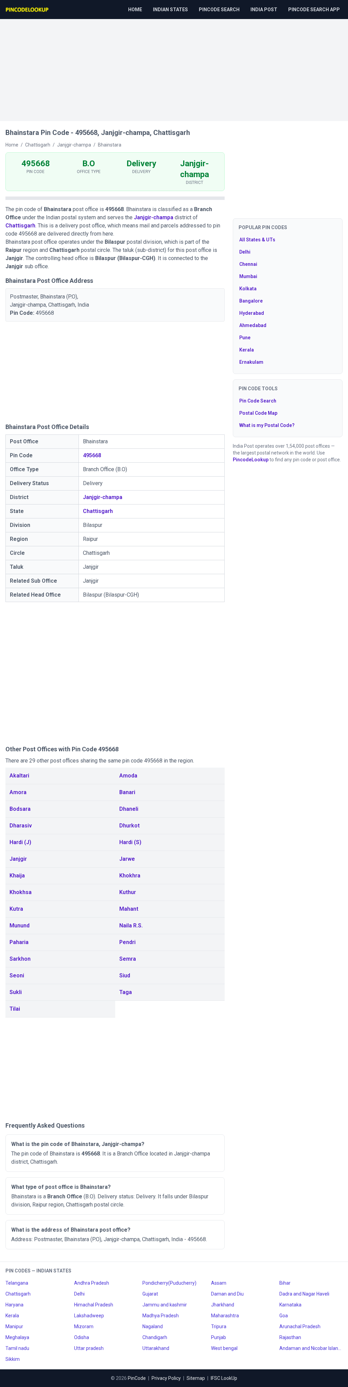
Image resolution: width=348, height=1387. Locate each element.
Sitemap (196, 1378)
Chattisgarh (20, 225)
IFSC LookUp (224, 1378)
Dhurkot (129, 825)
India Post (263, 9)
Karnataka (290, 1304)
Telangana (16, 1283)
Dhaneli (128, 809)
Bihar (285, 1283)
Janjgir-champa (153, 217)
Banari (127, 792)
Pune (244, 337)
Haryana (14, 1304)
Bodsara (20, 809)
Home (135, 9)
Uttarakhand (155, 1348)
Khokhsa (21, 892)
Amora (18, 792)
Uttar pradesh (89, 1348)
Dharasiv (21, 825)
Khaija (17, 875)
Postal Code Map (258, 413)
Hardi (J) (20, 842)
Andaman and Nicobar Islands (311, 1348)
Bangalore (251, 301)
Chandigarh (154, 1337)
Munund (20, 925)
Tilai (15, 1009)
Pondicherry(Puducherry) (169, 1283)
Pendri (127, 942)
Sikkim (12, 1359)
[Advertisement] (174, 66)
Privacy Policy (166, 1378)
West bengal (224, 1348)
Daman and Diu (227, 1294)
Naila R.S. (131, 925)
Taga (125, 992)
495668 (92, 455)
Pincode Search (219, 9)
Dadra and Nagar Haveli (304, 1294)
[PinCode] (27, 9)
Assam (218, 1283)
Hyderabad (251, 313)
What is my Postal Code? (267, 425)
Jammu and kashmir (164, 1304)
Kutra (16, 909)
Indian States (170, 9)
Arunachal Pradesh (299, 1326)
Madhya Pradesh (160, 1315)
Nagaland (152, 1326)
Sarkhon (20, 959)
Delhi (244, 252)
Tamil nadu (17, 1348)
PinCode (137, 1378)
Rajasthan (290, 1337)
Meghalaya (17, 1337)
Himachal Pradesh (93, 1304)
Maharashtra (225, 1315)
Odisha (81, 1337)
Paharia (19, 942)
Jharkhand (222, 1304)
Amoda (128, 775)
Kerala (246, 350)
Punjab (218, 1337)
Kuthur (127, 892)
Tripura (218, 1326)
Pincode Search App (314, 9)
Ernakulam (251, 362)
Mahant (128, 909)
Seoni (17, 975)
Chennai (248, 264)
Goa (283, 1315)
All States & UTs (257, 239)
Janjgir (18, 859)
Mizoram (83, 1326)
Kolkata (248, 288)
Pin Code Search (257, 401)
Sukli (16, 992)
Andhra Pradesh (91, 1283)
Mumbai (248, 276)
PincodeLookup (250, 459)
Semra (127, 959)
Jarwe (127, 859)
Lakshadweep (89, 1315)
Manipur (14, 1326)
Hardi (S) (130, 842)
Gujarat (150, 1294)
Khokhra (129, 875)
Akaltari (19, 775)
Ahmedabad (252, 325)
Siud (124, 975)
